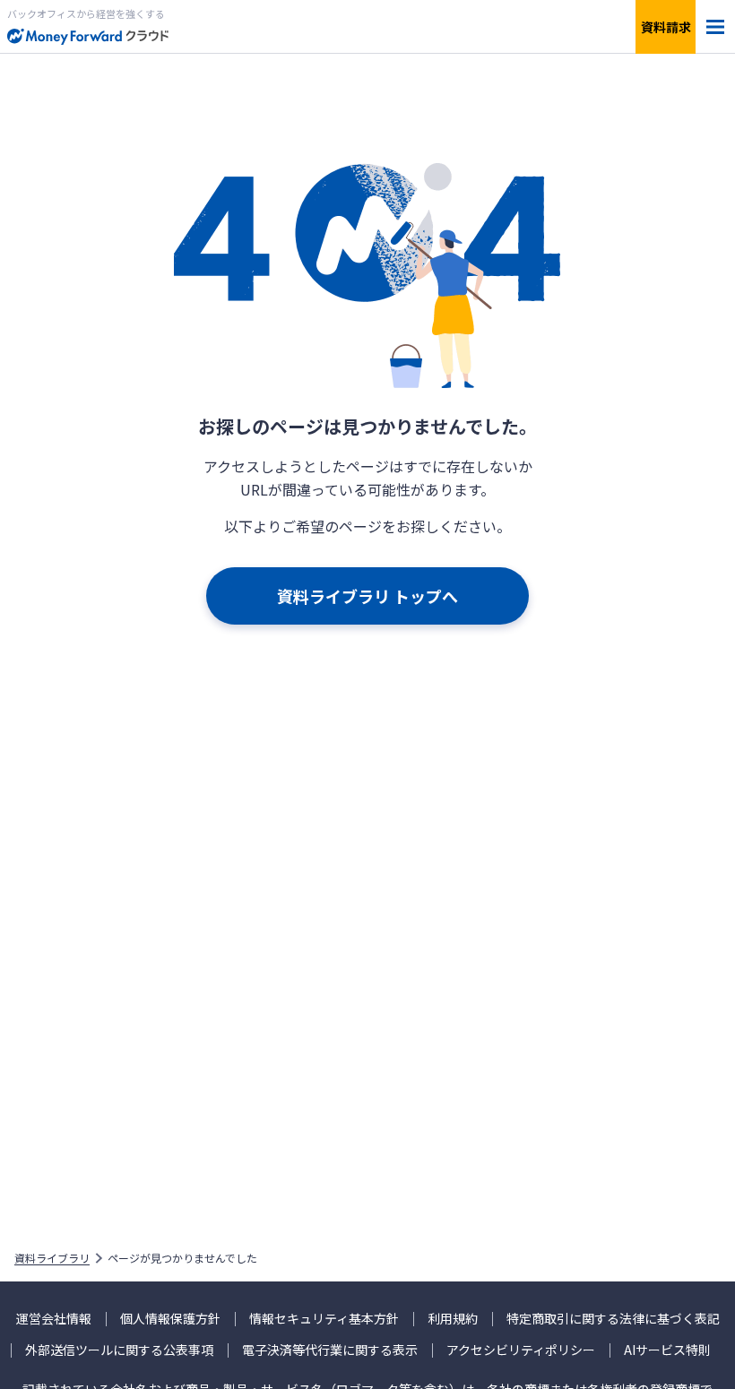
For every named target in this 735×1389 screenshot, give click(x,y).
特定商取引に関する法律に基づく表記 (613, 1318)
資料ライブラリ (52, 1258)
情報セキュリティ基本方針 (324, 1318)
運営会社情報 (53, 1318)
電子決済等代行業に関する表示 (330, 1350)
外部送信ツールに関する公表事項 (119, 1350)
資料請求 (666, 27)
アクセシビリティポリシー (520, 1350)
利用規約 (453, 1318)
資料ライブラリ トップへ (367, 596)
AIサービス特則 (667, 1350)
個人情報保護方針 (170, 1318)
